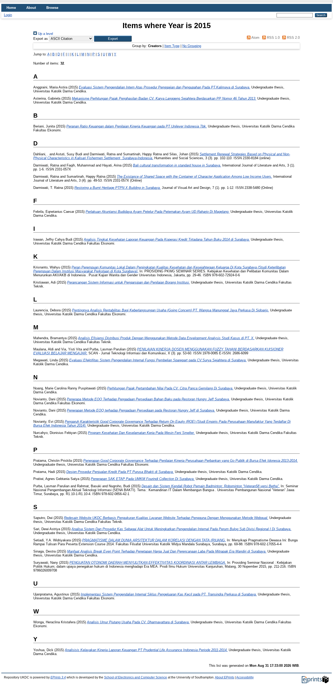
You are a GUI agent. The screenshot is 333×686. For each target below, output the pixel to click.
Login (8, 15)
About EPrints (224, 677)
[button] (113, 39)
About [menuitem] (31, 8)
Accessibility (245, 677)
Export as (40, 39)
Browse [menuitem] (52, 8)
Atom (255, 38)
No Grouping (191, 46)
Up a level (45, 34)
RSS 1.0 (272, 38)
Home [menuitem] (11, 8)
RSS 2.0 (293, 38)
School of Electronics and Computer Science (135, 677)
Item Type (172, 46)
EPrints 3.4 (58, 677)
